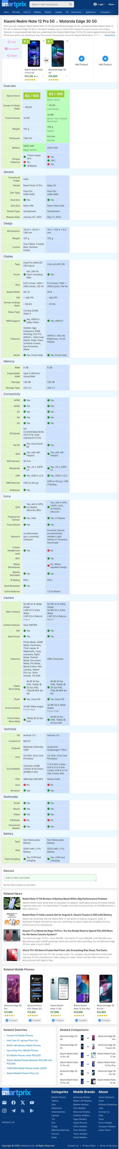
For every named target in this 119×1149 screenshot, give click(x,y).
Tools (101, 1119)
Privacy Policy (89, 1145)
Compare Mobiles (107, 1126)
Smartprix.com (27, 1145)
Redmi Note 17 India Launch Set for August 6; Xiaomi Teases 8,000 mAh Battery (67, 914)
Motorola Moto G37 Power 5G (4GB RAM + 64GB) (34, 1007)
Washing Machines (60, 1130)
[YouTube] (31, 1102)
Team (101, 1100)
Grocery (55, 1133)
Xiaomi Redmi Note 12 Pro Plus (82, 1007)
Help (101, 1115)
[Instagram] (4, 1110)
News (6, 12)
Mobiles (37, 12)
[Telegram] (13, 1110)
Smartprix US (8, 1122)
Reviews (16, 12)
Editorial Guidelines (108, 1104)
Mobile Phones (58, 1097)
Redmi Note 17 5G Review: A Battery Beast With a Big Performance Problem (64, 898)
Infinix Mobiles (80, 1126)
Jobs (101, 1108)
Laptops (58, 12)
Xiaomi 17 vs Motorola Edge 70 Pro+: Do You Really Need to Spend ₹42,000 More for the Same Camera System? (67, 932)
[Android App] (31, 1110)
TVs (67, 12)
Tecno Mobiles (80, 1133)
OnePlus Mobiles (81, 1115)
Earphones (56, 1108)
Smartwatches (58, 1112)
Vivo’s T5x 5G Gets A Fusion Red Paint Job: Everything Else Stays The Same (64, 950)
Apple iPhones (80, 1122)
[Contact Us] (4, 1102)
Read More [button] (110, 35)
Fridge (54, 1126)
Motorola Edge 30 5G (57, 71)
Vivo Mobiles (79, 1108)
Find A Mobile (105, 1122)
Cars (53, 1104)
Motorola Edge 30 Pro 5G (105, 1007)
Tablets (48, 12)
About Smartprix (106, 1097)
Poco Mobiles (79, 1130)
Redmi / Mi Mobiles (82, 1100)
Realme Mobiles (80, 1104)
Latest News (105, 1130)
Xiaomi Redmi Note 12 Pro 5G (34, 71)
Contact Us (104, 1112)
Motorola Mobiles (81, 1112)
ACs (53, 1122)
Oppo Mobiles (80, 1119)
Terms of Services (108, 1145)
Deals (54, 1137)
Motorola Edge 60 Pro (13, 1007)
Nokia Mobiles (80, 1137)
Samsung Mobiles (81, 1097)
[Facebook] (13, 1102)
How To (27, 12)
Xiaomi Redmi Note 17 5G (57, 1007)
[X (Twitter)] (22, 1102)
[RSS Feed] (22, 1110)
